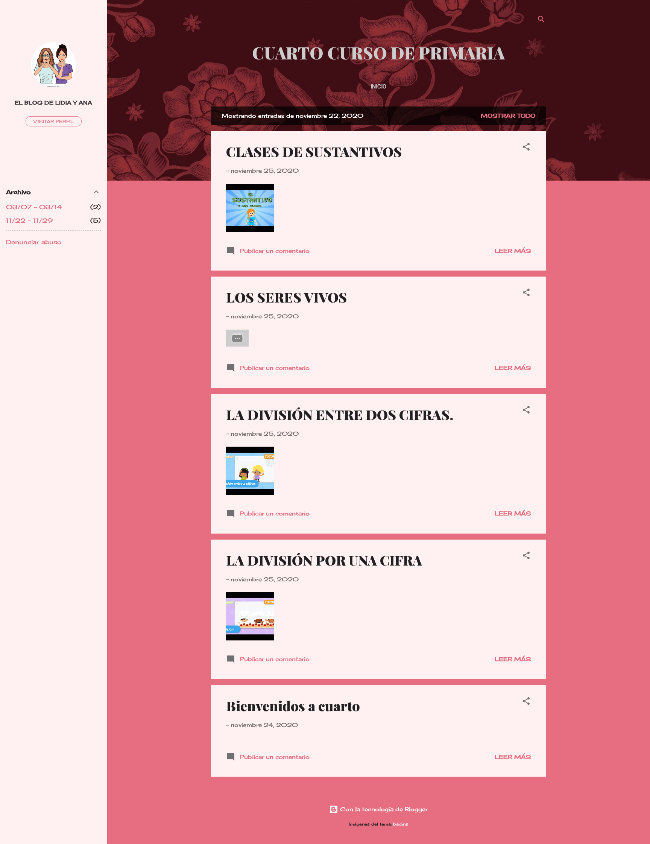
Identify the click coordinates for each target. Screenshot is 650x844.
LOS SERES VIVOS (286, 297)
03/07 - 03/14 (34, 207)
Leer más (513, 250)
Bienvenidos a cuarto (293, 705)
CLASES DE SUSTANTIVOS (314, 151)
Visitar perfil (53, 121)
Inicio (378, 86)
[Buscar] (541, 20)
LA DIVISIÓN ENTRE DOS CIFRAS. (339, 414)
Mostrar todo (508, 115)
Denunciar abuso (34, 242)
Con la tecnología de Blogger (383, 809)
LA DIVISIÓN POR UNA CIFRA (324, 560)
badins (400, 824)
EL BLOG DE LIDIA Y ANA (53, 103)
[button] (526, 148)
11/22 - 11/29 (29, 220)
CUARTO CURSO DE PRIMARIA (378, 52)
